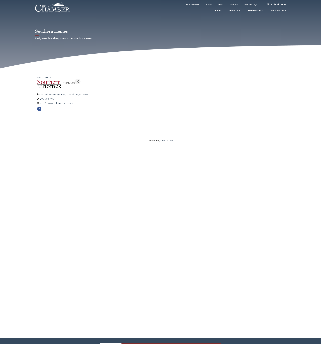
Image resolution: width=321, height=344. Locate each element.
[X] (271, 4)
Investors (234, 4)
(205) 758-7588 (192, 4)
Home (218, 10)
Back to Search (44, 77)
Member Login (251, 4)
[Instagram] (268, 4)
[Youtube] (278, 4)
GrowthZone (167, 140)
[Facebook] (265, 4)
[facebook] (39, 109)
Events (209, 4)
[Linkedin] (275, 4)
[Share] (78, 81)
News (220, 4)
